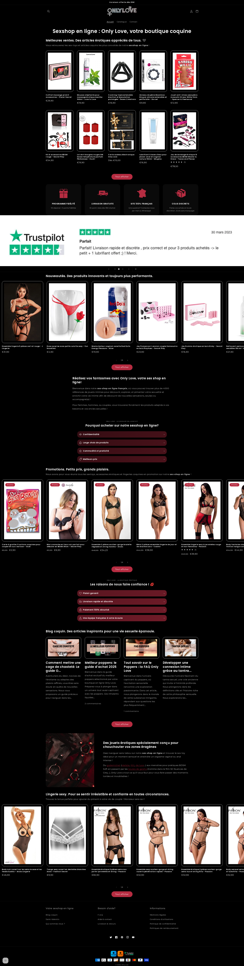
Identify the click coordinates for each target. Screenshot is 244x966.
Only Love (124, 965)
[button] (48, 11)
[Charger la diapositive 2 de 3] (119, 269)
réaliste (126, 765)
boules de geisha (137, 769)
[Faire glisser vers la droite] (127, 360)
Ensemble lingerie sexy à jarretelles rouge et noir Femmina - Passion (201, 546)
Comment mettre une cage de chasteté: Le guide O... (63, 667)
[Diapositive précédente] (109, 269)
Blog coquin (52, 915)
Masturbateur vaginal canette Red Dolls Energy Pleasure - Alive (111, 347)
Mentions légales (158, 915)
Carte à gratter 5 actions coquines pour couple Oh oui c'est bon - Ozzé (21, 546)
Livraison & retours (107, 924)
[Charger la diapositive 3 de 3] (123, 269)
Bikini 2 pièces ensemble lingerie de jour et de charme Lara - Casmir (156, 546)
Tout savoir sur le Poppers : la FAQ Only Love (141, 667)
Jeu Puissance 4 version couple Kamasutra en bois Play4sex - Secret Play (157, 347)
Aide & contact (105, 919)
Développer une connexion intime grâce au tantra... (177, 667)
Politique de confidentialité (163, 924)
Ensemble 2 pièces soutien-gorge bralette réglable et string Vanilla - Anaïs (112, 546)
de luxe (140, 765)
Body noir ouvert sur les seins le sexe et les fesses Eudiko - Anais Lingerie (22, 870)
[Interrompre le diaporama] (135, 269)
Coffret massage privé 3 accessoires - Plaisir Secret (59, 96)
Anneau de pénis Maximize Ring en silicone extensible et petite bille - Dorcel (153, 97)
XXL (133, 765)
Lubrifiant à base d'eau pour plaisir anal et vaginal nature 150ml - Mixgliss (153, 157)
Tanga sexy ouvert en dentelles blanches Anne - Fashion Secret (66, 870)
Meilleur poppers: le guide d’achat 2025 (101, 665)
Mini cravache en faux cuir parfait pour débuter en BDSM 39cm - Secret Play (66, 546)
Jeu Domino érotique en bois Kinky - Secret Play (201, 347)
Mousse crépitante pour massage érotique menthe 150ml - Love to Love (89, 97)
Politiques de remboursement (164, 928)
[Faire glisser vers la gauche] (116, 360)
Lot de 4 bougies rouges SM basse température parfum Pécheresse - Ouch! (90, 157)
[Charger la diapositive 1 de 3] (115, 269)
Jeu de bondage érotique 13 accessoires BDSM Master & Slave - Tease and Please (184, 157)
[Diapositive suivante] (129, 269)
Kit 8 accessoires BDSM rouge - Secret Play (56, 156)
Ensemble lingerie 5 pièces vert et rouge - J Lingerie (22, 347)
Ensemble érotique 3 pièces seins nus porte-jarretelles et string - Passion (109, 870)
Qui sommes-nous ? (55, 924)
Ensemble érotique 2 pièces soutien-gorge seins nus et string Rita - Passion (201, 870)
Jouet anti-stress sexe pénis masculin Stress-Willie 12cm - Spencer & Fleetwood (184, 97)
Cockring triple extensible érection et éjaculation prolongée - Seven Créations (122, 97)
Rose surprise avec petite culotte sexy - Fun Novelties (67, 347)
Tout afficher (122, 176)
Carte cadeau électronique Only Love (121, 156)
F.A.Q (100, 915)
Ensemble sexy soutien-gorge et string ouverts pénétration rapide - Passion (154, 870)
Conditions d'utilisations (161, 919)
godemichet (113, 765)
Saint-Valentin (52, 919)
